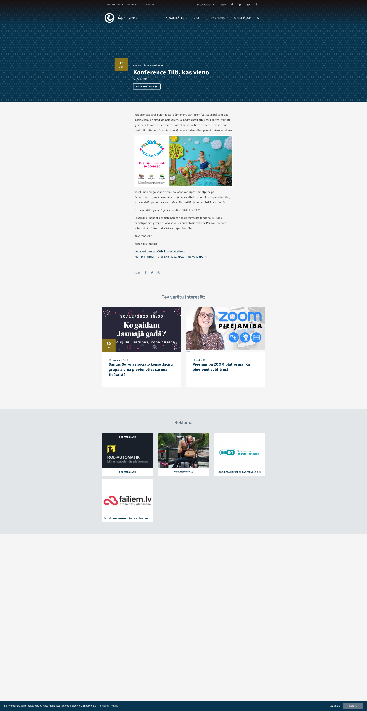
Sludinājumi (243, 18)
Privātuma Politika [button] (108, 706)
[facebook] (232, 4)
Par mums (218, 18)
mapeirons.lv (133, 4)
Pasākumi (157, 65)
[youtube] (248, 4)
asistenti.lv (148, 4)
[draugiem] (256, 4)
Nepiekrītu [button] (335, 706)
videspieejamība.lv (115, 4)
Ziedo (223, 4)
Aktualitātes (174, 18)
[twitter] (240, 4)
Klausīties (206, 4)
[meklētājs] (258, 18)
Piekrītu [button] (353, 706)
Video (198, 18)
